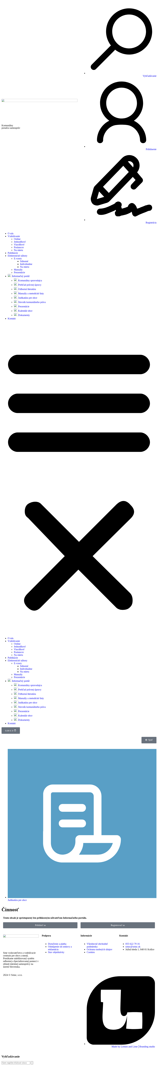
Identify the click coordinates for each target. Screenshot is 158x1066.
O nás (10, 233)
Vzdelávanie (14, 236)
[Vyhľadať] (32, 1062)
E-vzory (18, 258)
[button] (79, 478)
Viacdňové (19, 244)
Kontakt (12, 318)
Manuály (18, 269)
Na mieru (18, 250)
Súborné (24, 261)
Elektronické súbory (17, 255)
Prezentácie (19, 272)
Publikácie (13, 253)
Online (17, 239)
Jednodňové (20, 241)
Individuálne (26, 264)
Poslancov (19, 247)
